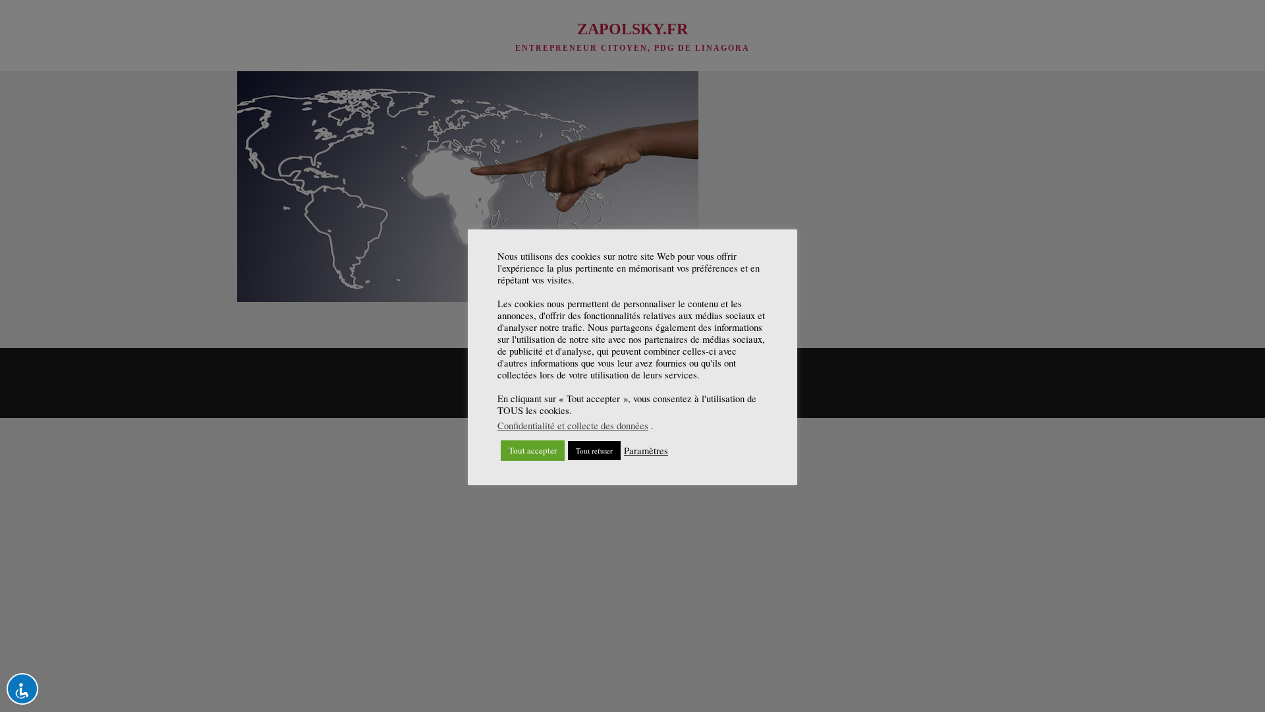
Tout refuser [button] (594, 451)
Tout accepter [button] (533, 450)
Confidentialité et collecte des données (572, 425)
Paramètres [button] (646, 451)
